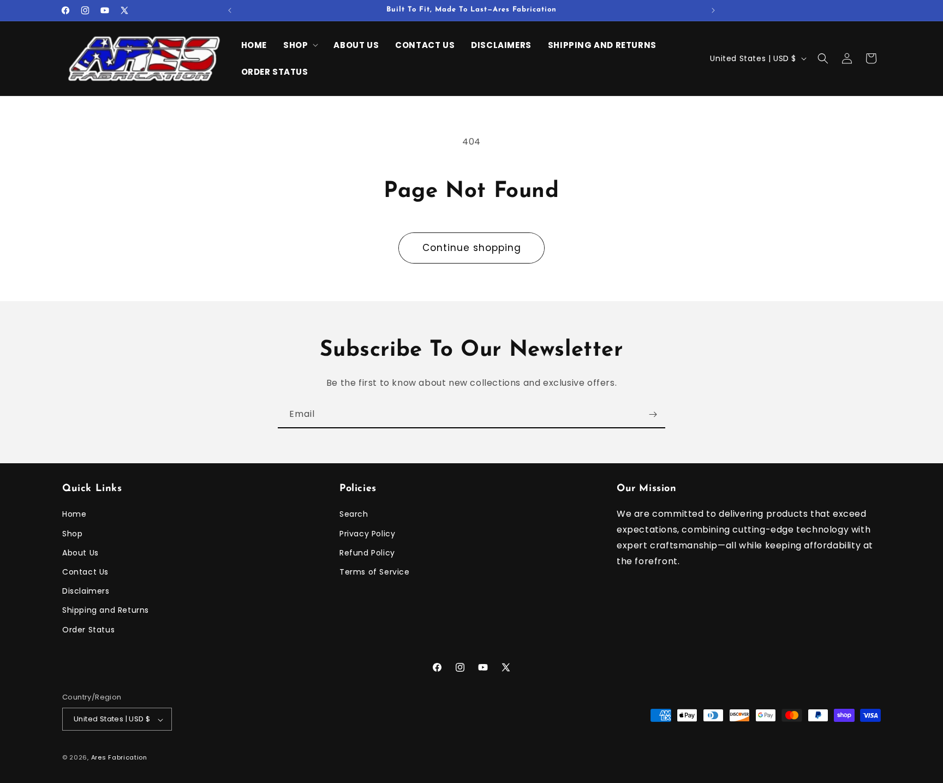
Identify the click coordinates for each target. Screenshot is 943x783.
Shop (72, 533)
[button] (300, 45)
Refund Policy (367, 552)
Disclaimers (86, 591)
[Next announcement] (713, 10)
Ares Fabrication (119, 758)
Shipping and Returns (105, 610)
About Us (80, 552)
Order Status (88, 629)
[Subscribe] (653, 414)
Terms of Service (374, 571)
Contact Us (85, 571)
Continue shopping (471, 247)
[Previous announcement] (230, 10)
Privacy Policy (367, 533)
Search (353, 514)
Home (74, 514)
